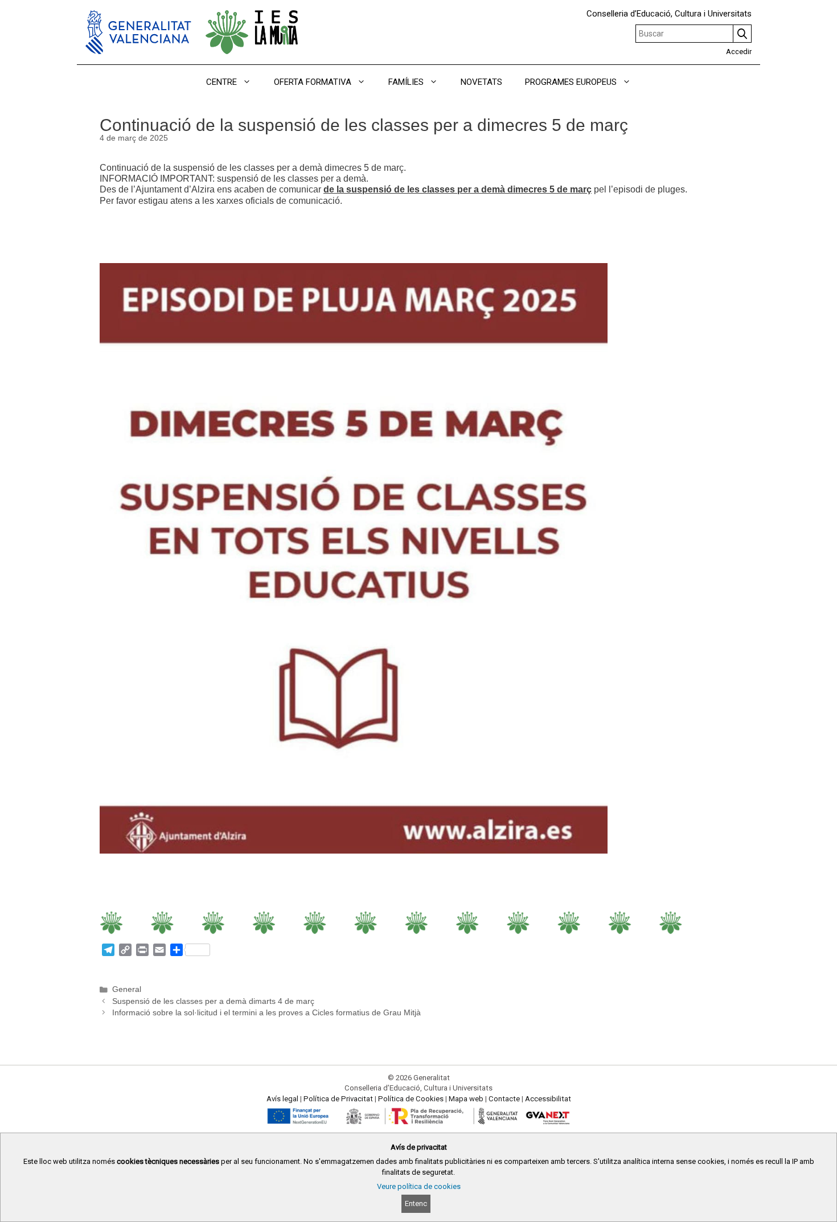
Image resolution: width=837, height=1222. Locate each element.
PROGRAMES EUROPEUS (571, 82)
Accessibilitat (548, 1098)
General (126, 989)
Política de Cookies (411, 1098)
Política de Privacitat (338, 1098)
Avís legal (282, 1098)
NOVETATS (481, 82)
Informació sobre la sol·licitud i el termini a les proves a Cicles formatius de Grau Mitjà (266, 1012)
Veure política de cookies (419, 1186)
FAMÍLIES (406, 82)
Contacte (504, 1098)
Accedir (739, 51)
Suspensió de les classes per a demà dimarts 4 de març (213, 1001)
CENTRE (221, 82)
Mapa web (466, 1098)
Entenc (416, 1203)
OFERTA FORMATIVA (312, 82)
